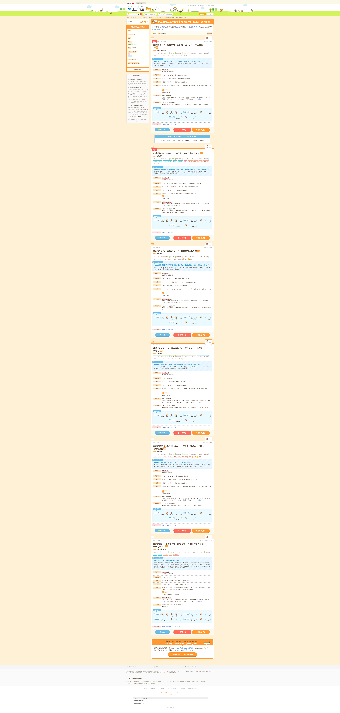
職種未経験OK (137, 107)
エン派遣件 (131, 3)
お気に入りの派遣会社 (166, 14)
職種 (157, 666)
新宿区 (141, 81)
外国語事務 (134, 96)
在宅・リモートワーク (170, 681)
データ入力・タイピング (135, 93)
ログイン (210, 14)
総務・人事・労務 (142, 89)
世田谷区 (144, 83)
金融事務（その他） (135, 102)
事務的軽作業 (140, 97)
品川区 (131, 83)
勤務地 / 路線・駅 (132, 666)
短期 (129, 107)
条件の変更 (138, 69)
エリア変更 (154, 9)
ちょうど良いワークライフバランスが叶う (136, 6)
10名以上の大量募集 (146, 681)
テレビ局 (133, 121)
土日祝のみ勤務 (195, 681)
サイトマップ (201, 5)
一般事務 (130, 89)
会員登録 (202, 14)
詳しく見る (202, 130)
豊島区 (139, 83)
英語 (142, 119)
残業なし (137, 112)
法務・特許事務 (136, 99)
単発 (132, 107)
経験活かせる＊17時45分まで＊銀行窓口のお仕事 (175, 251)
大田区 (129, 84)
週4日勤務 (143, 111)
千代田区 (133, 81)
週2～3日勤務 (137, 111)
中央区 (137, 81)
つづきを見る (197, 99)
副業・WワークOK (132, 683)
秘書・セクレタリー (134, 94)
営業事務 (135, 89)
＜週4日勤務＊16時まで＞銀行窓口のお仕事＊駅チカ (176, 153)
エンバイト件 (141, 3)
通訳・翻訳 (136, 101)
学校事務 (140, 96)
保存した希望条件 (150, 14)
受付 (144, 96)
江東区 (135, 83)
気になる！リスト (135, 14)
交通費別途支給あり (133, 114)
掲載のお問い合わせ (210, 5)
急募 (129, 119)
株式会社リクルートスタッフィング (171, 626)
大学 (140, 121)
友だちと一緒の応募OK (137, 109)
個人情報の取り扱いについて (150, 688)
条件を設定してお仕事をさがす (183, 654)
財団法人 (138, 119)
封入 (137, 121)
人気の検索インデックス (190, 666)
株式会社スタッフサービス (169, 124)
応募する (183, 130)
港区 (129, 81)
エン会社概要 (182, 688)
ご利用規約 (161, 688)
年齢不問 (133, 119)
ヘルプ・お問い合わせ (191, 5)
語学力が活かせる (143, 114)
